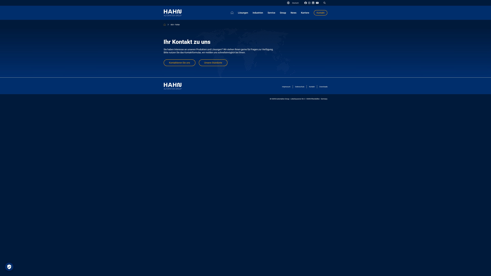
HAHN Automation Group (165, 25)
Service (271, 12)
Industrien (258, 12)
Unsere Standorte (213, 62)
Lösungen (243, 12)
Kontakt (321, 12)
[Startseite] (232, 12)
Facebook (306, 2)
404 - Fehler (175, 25)
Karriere (305, 12)
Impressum (286, 87)
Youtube (318, 2)
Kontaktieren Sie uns (179, 62)
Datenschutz (299, 87)
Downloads (323, 87)
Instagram (310, 2)
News (293, 12)
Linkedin (314, 2)
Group (283, 12)
